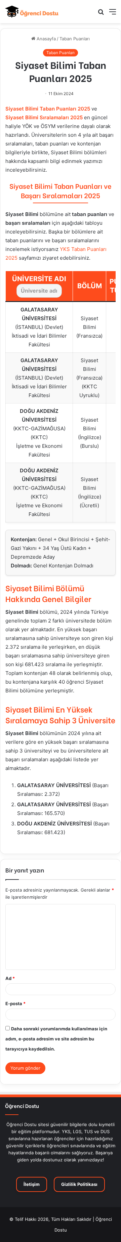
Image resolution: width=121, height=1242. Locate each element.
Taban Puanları (74, 38)
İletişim (32, 1184)
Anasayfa (45, 38)
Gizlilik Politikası (79, 1184)
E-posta (15, 1003)
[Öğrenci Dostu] (32, 11)
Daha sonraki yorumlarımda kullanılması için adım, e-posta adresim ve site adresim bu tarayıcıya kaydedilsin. (56, 1039)
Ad (10, 978)
